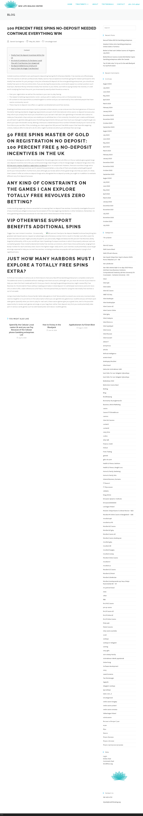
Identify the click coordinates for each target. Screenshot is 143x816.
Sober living (107, 662)
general (105, 455)
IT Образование (108, 487)
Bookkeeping (107, 397)
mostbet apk (107, 518)
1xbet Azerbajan (108, 298)
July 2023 (106, 135)
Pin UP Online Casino (109, 619)
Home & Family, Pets (110, 475)
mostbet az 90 (108, 522)
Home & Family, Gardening (111, 471)
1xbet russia (107, 330)
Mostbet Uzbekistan (109, 577)
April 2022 (106, 194)
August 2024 (107, 84)
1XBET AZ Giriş (107, 294)
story (104, 670)
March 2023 (107, 151)
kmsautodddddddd (109, 503)
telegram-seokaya (109, 686)
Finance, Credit (108, 444)
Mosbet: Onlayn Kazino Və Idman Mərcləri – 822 (118, 511)
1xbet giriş (106, 314)
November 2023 (108, 119)
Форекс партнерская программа (113, 745)
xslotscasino (107, 717)
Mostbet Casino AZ (109, 534)
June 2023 (106, 139)
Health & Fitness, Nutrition (111, 463)
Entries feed (107, 759)
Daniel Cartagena (17, 42)
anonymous (107, 346)
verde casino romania (110, 709)
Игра (104, 729)
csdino (105, 436)
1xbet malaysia (108, 318)
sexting (105, 647)
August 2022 (107, 178)
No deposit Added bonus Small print (24, 66)
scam (105, 635)
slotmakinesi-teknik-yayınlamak (113, 658)
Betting (105, 389)
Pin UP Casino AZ (108, 611)
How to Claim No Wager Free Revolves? (25, 68)
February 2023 (108, 154)
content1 (106, 424)
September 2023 (108, 127)
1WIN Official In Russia (110, 253)
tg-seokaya (107, 690)
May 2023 (106, 143)
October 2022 (107, 170)
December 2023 (108, 115)
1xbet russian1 (107, 338)
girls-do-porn (107, 459)
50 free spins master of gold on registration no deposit (27, 165)
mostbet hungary (108, 550)
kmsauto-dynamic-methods (112, 499)
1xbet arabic (107, 287)
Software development (110, 666)
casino (105, 408)
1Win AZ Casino (108, 245)
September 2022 (108, 174)
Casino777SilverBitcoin (111, 412)
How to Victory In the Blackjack (52, 326)
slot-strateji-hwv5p (109, 654)
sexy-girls (106, 650)
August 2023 (107, 131)
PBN (104, 599)
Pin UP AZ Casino (108, 603)
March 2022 (107, 198)
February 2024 (108, 107)
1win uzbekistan (108, 264)
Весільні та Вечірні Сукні (111, 721)
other (105, 595)
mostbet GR (107, 546)
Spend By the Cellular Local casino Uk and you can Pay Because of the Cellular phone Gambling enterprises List (21, 330)
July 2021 (106, 213)
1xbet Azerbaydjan (109, 302)
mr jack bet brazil (109, 588)
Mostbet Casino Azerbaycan (112, 538)
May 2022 (106, 190)
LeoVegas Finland (108, 507)
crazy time (106, 432)
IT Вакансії (106, 483)
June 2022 (106, 186)
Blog (104, 393)
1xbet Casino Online (109, 310)
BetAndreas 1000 (108, 381)
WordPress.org (108, 764)
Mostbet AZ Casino (109, 526)
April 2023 (106, 147)
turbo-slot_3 (107, 694)
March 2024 (107, 103)
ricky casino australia (110, 631)
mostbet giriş (107, 542)
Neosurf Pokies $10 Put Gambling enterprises (117, 40)
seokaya (106, 639)
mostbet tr (106, 562)
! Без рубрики (107, 237)
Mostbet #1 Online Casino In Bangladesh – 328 (118, 514)
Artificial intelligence (109, 353)
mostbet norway (108, 554)
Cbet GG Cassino (108, 420)
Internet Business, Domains (112, 479)
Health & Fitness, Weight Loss (113, 467)
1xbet (105, 279)
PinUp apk (106, 623)
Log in (105, 756)
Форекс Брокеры (108, 737)
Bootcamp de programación (112, 401)
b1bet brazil (107, 365)
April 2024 (106, 100)
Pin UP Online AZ (108, 615)
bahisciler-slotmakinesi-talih (112, 369)
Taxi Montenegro (108, 678)
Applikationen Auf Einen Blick (82, 325)
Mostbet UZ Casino (109, 569)
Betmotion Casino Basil (111, 385)
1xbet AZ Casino (108, 290)
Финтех (105, 733)
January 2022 (107, 202)
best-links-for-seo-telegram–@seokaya (116, 373)
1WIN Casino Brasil (109, 249)
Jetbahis (106, 491)
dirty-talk (106, 440)
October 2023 (107, 123)
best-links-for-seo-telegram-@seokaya (116, 377)
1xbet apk (106, 283)
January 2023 (107, 158)
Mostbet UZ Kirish (109, 573)
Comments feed (108, 761)
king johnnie (107, 495)
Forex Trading (107, 452)
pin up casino (107, 607)
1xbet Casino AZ (108, 306)
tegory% (105, 682)
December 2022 (108, 162)
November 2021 (108, 209)
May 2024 (106, 96)
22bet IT (106, 342)
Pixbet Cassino (108, 627)
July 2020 (106, 225)
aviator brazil (107, 357)
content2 (106, 428)
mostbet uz (107, 565)
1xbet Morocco (108, 322)
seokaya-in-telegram (110, 643)
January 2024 (107, 111)
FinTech (105, 448)
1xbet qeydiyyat (108, 326)
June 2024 (106, 92)
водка (105, 725)
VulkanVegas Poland (109, 713)
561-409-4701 (107, 797)
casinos (105, 416)
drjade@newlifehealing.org (112, 802)
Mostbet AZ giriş (108, 530)
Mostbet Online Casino (110, 558)
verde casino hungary (110, 701)
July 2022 (106, 182)
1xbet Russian (107, 334)
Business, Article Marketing (111, 404)
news (104, 592)
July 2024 (106, 88)
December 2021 (108, 206)
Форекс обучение (108, 741)
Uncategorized (51, 42)
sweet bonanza (108, 674)
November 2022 (108, 166)
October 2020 (107, 221)
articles (105, 349)
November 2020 (108, 217)
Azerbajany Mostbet (109, 361)
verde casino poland (109, 705)
